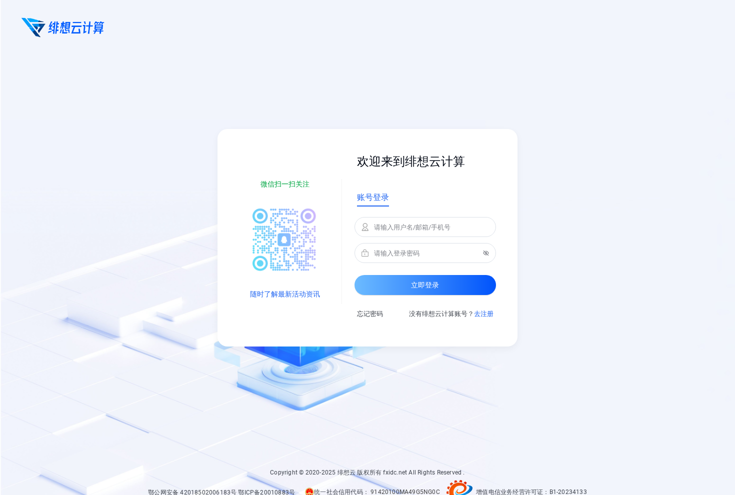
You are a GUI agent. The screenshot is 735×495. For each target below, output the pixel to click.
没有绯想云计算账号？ (451, 314)
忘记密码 (370, 314)
